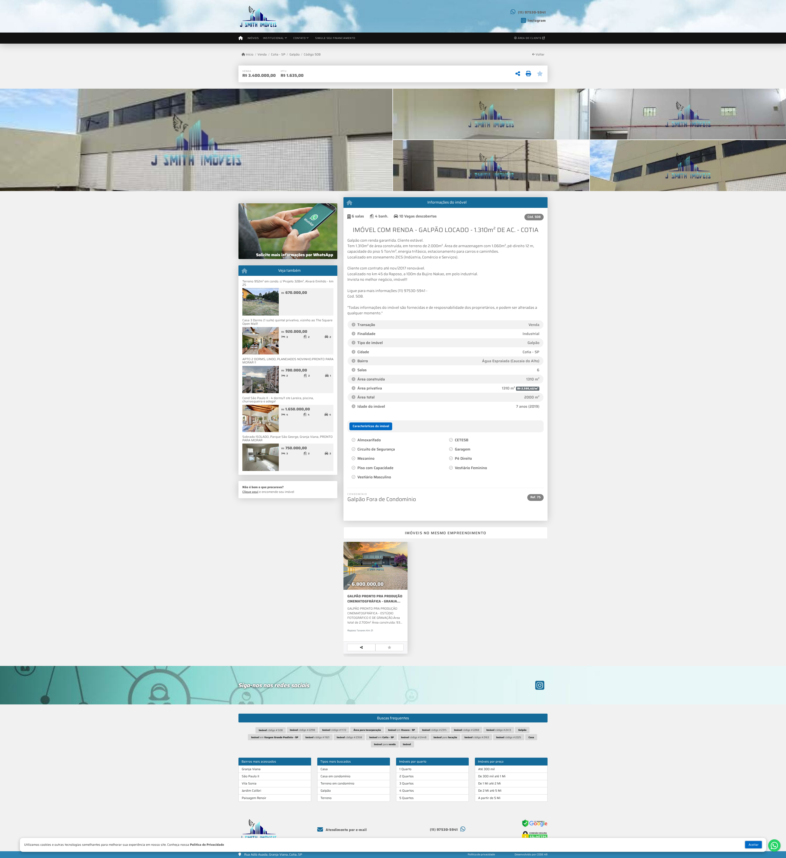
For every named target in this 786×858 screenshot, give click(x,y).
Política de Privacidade (207, 844)
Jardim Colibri (251, 790)
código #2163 (476, 737)
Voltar (539, 54)
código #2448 (413, 737)
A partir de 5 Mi (489, 798)
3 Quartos (406, 783)
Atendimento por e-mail (346, 829)
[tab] (370, 426)
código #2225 (508, 737)
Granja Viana (251, 769)
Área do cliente (529, 38)
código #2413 (498, 730)
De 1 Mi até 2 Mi (489, 783)
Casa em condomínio (335, 776)
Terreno (326, 798)
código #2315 (434, 730)
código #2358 (349, 737)
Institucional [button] (273, 38)
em (401, 730)
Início (249, 54)
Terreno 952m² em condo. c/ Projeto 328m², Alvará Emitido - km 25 (287, 283)
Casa (324, 769)
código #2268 (466, 730)
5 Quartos (406, 798)
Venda (262, 54)
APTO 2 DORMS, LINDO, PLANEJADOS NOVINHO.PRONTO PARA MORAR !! (287, 361)
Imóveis (253, 38)
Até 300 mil (486, 769)
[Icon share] (540, 685)
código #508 (271, 730)
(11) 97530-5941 (532, 12)
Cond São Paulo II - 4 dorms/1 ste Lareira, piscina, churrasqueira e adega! (278, 400)
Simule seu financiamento (335, 38)
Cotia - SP (278, 54)
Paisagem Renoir (254, 798)
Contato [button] (299, 38)
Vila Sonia (249, 783)
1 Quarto (405, 769)
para (445, 737)
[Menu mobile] (240, 38)
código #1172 (334, 730)
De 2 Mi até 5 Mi (489, 790)
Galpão (294, 54)
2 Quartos (406, 776)
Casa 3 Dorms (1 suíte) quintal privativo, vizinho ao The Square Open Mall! (287, 322)
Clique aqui (250, 491)
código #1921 (317, 737)
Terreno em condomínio (337, 783)
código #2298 (302, 730)
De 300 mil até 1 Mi (492, 776)
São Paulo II (250, 776)
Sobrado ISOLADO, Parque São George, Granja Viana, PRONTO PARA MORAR (287, 438)
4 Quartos (406, 790)
